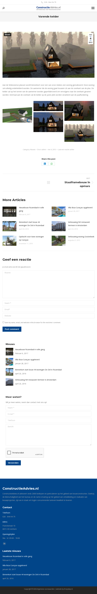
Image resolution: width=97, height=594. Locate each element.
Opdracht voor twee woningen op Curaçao (31, 238)
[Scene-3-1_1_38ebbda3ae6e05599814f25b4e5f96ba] (79, 132)
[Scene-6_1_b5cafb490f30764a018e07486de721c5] (79, 111)
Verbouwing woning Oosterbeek (81, 236)
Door (41, 149)
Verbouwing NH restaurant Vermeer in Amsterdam (79, 224)
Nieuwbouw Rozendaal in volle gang (31, 209)
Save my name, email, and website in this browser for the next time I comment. (33, 322)
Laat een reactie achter (66, 149)
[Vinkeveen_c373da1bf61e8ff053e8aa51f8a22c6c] (48, 106)
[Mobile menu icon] (92, 8)
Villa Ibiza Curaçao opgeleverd (80, 207)
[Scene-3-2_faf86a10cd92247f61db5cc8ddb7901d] (48, 122)
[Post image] (9, 212)
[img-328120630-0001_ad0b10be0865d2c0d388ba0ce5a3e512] (17, 112)
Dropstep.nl (68, 589)
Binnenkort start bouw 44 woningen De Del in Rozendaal (31, 224)
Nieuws (7, 35)
